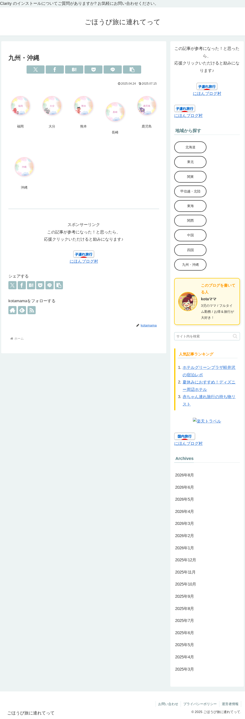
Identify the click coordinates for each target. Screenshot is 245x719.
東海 (190, 206)
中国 (190, 235)
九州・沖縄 (190, 265)
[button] (132, 69)
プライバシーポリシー (200, 704)
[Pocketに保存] (93, 69)
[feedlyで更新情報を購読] (22, 310)
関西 (190, 220)
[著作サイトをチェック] (12, 310)
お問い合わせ (168, 704)
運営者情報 (230, 704)
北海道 (190, 147)
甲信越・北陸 (190, 191)
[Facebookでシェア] (55, 69)
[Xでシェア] (36, 69)
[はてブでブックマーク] (74, 69)
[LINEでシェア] (113, 69)
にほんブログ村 (84, 261)
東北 (190, 162)
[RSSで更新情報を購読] (32, 310)
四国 (190, 250)
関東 (190, 177)
